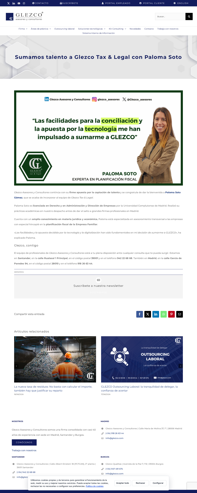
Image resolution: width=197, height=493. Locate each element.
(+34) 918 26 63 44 (115, 433)
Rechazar (140, 483)
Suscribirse (98, 292)
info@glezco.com (114, 438)
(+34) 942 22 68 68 (26, 472)
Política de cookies (95, 486)
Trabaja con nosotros (24, 450)
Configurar (158, 483)
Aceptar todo (122, 483)
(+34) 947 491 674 (114, 469)
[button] (16, 366)
